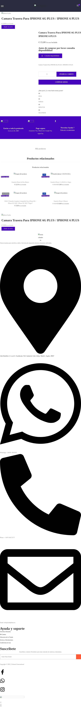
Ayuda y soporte (12, 629)
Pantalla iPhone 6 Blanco (61, 201)
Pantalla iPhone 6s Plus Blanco (20, 182)
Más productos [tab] (40, 149)
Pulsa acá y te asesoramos (67, 130)
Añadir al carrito (8, 27)
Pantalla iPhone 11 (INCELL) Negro (60, 182)
